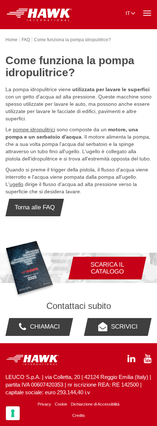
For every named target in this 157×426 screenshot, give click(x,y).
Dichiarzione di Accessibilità (95, 404)
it (128, 13)
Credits (78, 415)
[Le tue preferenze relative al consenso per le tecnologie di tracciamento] (13, 413)
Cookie (61, 404)
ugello (16, 184)
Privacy (44, 404)
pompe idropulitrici (34, 129)
